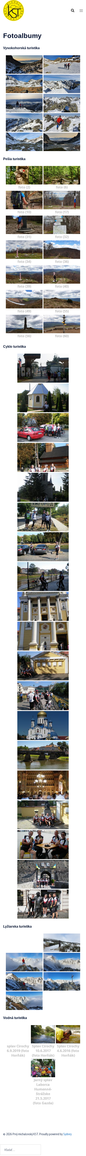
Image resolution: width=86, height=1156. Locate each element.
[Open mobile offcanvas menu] (81, 10)
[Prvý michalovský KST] (13, 10)
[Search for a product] (72, 10)
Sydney (67, 1134)
